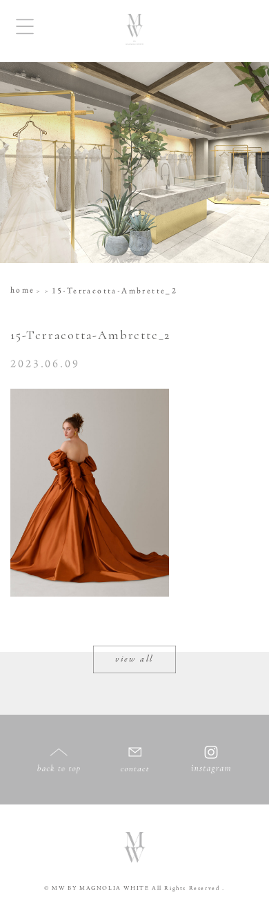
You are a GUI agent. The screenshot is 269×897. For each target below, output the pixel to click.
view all (134, 659)
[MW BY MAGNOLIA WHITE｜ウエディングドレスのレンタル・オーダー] (134, 31)
